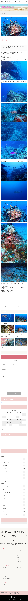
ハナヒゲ (16, 347)
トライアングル (14, 478)
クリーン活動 (13, 471)
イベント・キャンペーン (13, 462)
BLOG (4, 454)
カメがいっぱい (18, 323)
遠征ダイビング (14, 514)
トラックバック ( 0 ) (14, 360)
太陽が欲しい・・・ (5, 347)
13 (17, 419)
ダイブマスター (18, 557)
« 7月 (3, 429)
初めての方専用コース (6, 567)
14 (20, 419)
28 (20, 425)
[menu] (26, 2)
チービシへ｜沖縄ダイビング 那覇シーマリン (7, 335)
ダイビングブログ (6, 550)
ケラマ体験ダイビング (6, 571)
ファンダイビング (6, 481)
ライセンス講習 (14, 486)
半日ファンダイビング (14, 492)
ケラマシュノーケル (6, 574)
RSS (16, 597)
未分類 (14, 502)
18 (10, 422)
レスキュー (18, 555)
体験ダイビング (14, 489)
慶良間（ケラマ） (14, 498)
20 (17, 422)
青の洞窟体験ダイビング (7, 578)
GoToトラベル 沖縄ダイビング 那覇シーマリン (20, 335)
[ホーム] (1, 11)
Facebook (11, 597)
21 (20, 422)
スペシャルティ (18, 559)
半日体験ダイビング (6, 572)
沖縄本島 (14, 508)
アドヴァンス (18, 553)
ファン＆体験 (4, 323)
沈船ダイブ (13, 505)
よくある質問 (5, 584)
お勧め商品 (13, 465)
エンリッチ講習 (18, 561)
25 (10, 425)
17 (7, 422)
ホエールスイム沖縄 (6, 569)
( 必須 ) (4, 369)
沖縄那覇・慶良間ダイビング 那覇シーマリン (14, 536)
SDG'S (13, 459)
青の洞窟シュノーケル (6, 576)
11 (10, 419)
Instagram (14, 597)
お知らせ (14, 468)
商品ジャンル (13, 495)
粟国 (14, 511)
